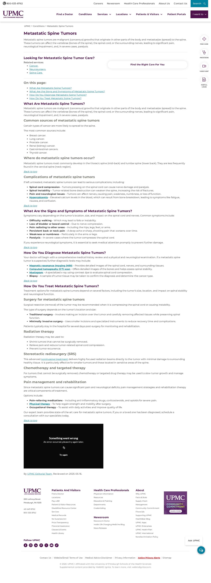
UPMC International (144, 533)
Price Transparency (60, 522)
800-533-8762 (14, 3)
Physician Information (103, 494)
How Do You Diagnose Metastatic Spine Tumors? (58, 95)
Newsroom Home (102, 521)
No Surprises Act (59, 519)
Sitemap (167, 557)
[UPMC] (13, 14)
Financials (140, 512)
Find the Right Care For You (147, 64)
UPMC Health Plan (144, 530)
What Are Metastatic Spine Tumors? (50, 88)
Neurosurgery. (37, 69)
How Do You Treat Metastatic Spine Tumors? (55, 98)
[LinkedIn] (36, 545)
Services (55, 512)
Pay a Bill (56, 501)
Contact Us (180, 3)
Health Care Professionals (139, 3)
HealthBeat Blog (143, 519)
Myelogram (36, 272)
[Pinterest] (41, 545)
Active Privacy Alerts (149, 557)
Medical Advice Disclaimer (98, 557)
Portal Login (204, 86)
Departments (100, 504)
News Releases (100, 528)
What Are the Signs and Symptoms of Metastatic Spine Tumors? (67, 91)
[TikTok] (57, 545)
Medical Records (59, 515)
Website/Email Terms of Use (68, 557)
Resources (98, 497)
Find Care (204, 44)
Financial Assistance (60, 526)
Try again (64, 455)
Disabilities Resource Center (64, 508)
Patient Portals (176, 14)
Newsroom (113, 3)
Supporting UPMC (144, 515)
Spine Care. (36, 72)
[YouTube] (51, 545)
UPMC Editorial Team (39, 474)
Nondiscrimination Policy (147, 537)
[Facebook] (25, 545)
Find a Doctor (64, 14)
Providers (204, 58)
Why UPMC (141, 494)
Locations (56, 497)
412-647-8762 (29, 509)
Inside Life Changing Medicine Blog (109, 524)
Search (197, 3)
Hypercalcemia (38, 197)
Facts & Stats (141, 497)
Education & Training (103, 501)
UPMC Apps (141, 522)
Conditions (85, 14)
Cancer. (33, 65)
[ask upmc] (201, 550)
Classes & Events (59, 530)
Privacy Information (125, 557)
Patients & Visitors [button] (148, 14)
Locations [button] (122, 14)
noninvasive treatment (54, 359)
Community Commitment (147, 508)
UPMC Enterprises (144, 526)
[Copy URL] (64, 448)
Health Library (58, 533)
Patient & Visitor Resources (64, 504)
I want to (198, 14)
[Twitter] (46, 545)
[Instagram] (31, 545)
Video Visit (204, 71)
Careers (98, 3)
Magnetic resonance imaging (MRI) (50, 265)
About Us (164, 3)
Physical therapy (39, 404)
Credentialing (100, 508)
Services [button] (102, 14)
